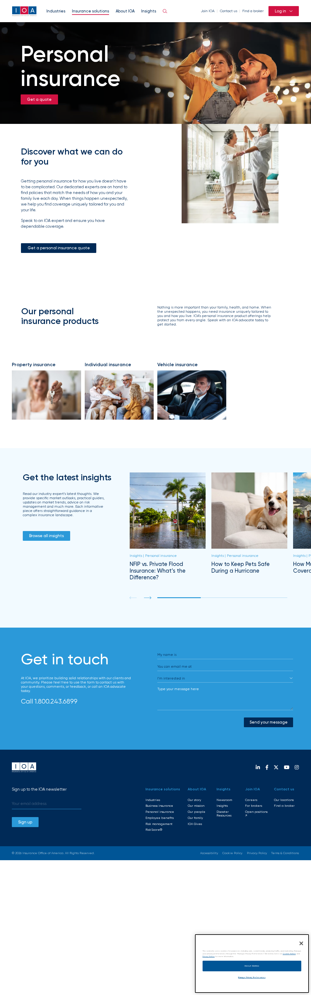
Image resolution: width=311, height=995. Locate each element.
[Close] (301, 943)
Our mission (196, 806)
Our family (195, 818)
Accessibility (209, 853)
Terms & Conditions (285, 853)
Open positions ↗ (256, 813)
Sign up (25, 822)
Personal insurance (159, 812)
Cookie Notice (289, 953)
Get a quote (39, 99)
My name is (166, 655)
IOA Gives (195, 824)
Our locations (284, 800)
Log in (280, 11)
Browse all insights (46, 535)
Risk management (159, 824)
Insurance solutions (90, 11)
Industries (55, 11)
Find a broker (253, 11)
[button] (147, 597)
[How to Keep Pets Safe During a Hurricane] (249, 526)
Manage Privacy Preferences (251, 977)
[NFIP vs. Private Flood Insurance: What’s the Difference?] (168, 526)
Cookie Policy (232, 853)
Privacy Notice (209, 956)
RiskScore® (153, 830)
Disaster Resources (224, 813)
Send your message (269, 722)
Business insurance (159, 806)
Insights (148, 11)
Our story (194, 800)
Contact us (228, 11)
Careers (251, 800)
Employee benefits (159, 818)
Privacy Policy (257, 853)
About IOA (125, 11)
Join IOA (207, 11)
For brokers (253, 806)
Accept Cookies (251, 966)
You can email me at (174, 666)
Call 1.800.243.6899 (49, 701)
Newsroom (224, 800)
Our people (196, 812)
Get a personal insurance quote (59, 247)
